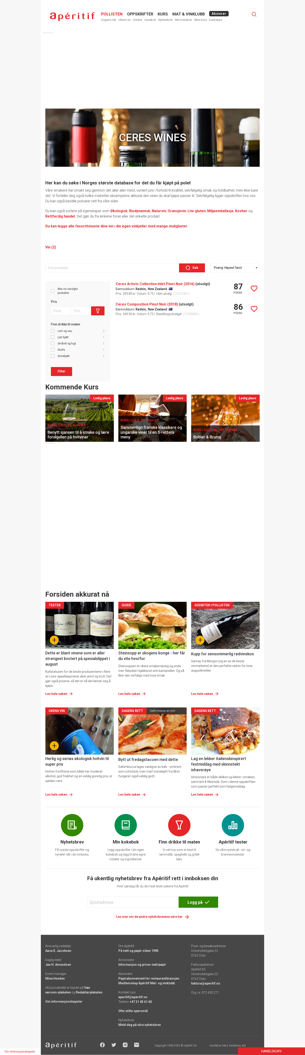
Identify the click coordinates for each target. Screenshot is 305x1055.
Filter (61, 371)
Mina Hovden (55, 978)
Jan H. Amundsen (58, 964)
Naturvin (159, 211)
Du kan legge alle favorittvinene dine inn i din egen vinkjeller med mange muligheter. (116, 226)
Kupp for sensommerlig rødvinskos (222, 653)
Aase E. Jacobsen (58, 950)
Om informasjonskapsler (63, 1001)
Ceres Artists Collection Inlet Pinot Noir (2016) (155, 284)
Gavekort (150, 19)
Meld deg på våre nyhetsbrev (139, 1025)
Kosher (241, 211)
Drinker (137, 19)
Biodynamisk (139, 211)
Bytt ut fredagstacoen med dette (148, 759)
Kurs (163, 14)
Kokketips (215, 19)
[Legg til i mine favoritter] (254, 288)
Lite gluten (197, 211)
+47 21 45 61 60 (141, 1002)
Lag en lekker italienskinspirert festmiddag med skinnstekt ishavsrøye (218, 764)
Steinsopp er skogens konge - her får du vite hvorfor (151, 656)
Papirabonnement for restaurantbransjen (148, 978)
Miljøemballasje (220, 211)
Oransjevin (177, 211)
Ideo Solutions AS (234, 1045)
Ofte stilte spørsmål (133, 1011)
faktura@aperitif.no (205, 983)
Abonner (219, 13)
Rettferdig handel (60, 216)
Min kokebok (183, 19)
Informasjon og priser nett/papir (142, 964)
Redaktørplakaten (89, 992)
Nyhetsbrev (165, 19)
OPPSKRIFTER (140, 14)
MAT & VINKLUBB (188, 14)
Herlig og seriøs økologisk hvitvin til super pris (77, 761)
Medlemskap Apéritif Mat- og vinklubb (146, 983)
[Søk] (254, 14)
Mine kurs (200, 19)
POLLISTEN (112, 14)
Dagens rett (108, 19)
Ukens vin (124, 19)
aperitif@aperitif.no (132, 997)
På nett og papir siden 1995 (138, 950)
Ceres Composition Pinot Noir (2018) (147, 304)
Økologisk (118, 211)
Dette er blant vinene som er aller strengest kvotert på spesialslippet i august (77, 658)
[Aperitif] (72, 16)
